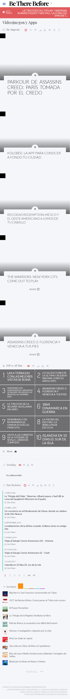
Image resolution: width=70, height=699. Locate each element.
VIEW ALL (32, 671)
